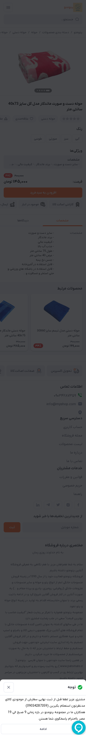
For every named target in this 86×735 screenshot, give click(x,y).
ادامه (43, 729)
